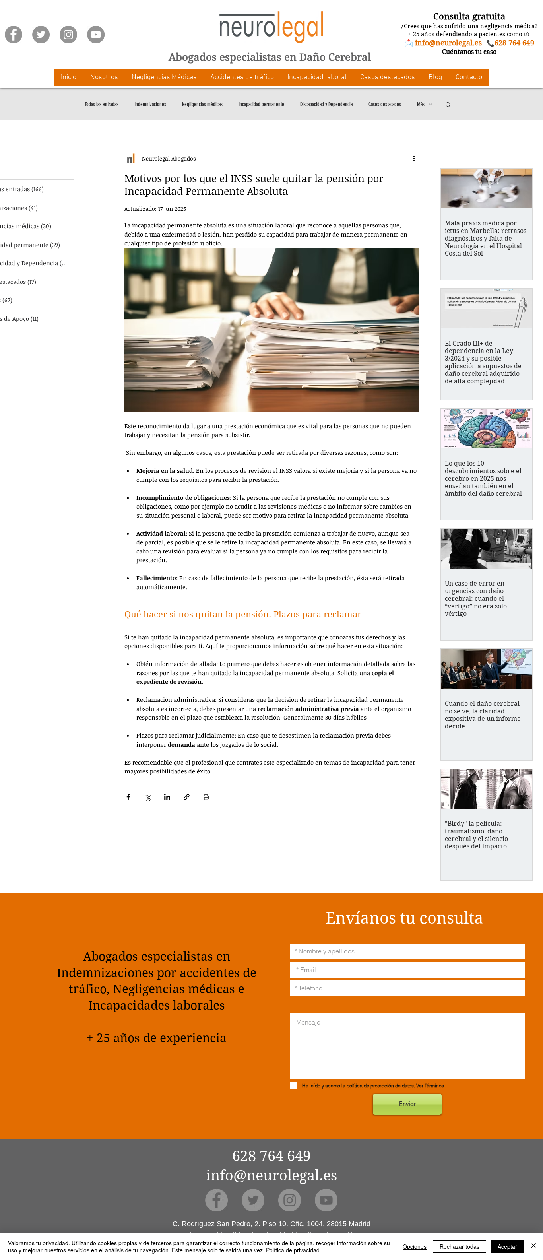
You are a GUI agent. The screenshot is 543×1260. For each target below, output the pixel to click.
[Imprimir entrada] (206, 797)
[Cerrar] (533, 1246)
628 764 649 (271, 1156)
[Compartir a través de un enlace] (186, 797)
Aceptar (507, 1246)
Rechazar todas (459, 1246)
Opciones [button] (415, 1246)
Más (421, 104)
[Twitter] (41, 34)
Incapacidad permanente (261, 104)
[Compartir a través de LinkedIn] (167, 797)
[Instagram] (68, 34)
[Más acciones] (414, 158)
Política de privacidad (293, 1250)
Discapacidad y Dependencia (326, 104)
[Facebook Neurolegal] (13, 34)
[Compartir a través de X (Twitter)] (147, 797)
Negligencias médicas (202, 104)
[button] (104, 77)
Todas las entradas (101, 104)
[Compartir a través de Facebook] (128, 797)
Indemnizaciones (150, 104)
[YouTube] (96, 34)
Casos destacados (384, 104)
